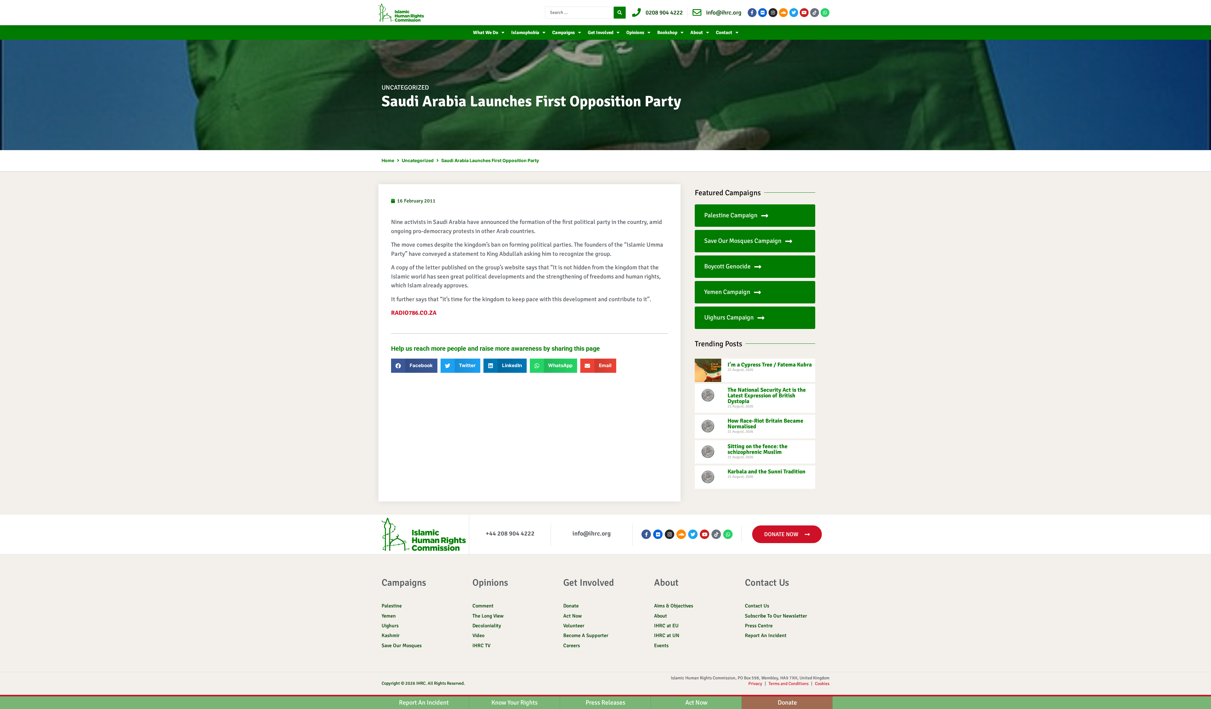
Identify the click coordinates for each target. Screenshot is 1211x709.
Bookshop (667, 32)
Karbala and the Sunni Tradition (766, 471)
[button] (414, 366)
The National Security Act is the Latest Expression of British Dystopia (767, 395)
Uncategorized (405, 87)
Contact (724, 32)
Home (388, 160)
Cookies (822, 683)
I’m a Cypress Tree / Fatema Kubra (770, 364)
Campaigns (563, 32)
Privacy (755, 683)
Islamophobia (525, 32)
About (696, 32)
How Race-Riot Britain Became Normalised (765, 423)
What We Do (485, 32)
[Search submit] (620, 13)
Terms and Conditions (789, 683)
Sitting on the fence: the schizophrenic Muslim (757, 449)
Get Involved (600, 32)
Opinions (635, 32)
